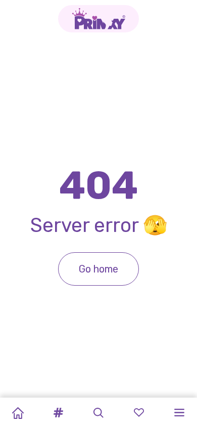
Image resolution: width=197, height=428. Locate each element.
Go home (98, 269)
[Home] (17, 413)
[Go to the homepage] (98, 18)
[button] (58, 413)
